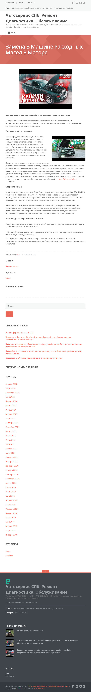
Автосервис (10, 3)
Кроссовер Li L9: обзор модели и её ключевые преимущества (34, 358)
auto (18, 255)
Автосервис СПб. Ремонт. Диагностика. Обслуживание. (49, 686)
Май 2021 (10, 444)
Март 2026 (11, 388)
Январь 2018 (11, 534)
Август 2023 (11, 405)
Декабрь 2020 (12, 466)
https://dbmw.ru (39, 688)
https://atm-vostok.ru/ (67, 179)
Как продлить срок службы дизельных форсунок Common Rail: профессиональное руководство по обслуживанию (44, 651)
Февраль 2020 (12, 509)
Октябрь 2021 (12, 422)
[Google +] (84, 2)
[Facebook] (73, 2)
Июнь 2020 (11, 491)
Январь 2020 (11, 513)
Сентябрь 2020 (12, 478)
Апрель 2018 (11, 526)
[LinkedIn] (80, 2)
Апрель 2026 (11, 384)
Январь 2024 (11, 401)
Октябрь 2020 (12, 474)
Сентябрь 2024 (12, 392)
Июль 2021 (11, 435)
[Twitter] (77, 2)
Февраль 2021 (12, 457)
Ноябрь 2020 (12, 470)
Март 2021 (11, 453)
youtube (9, 555)
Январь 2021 (11, 461)
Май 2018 (10, 521)
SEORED (19, 688)
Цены (21, 3)
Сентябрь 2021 (12, 427)
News (8, 278)
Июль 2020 (11, 487)
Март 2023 (11, 418)
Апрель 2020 (11, 500)
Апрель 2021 (11, 448)
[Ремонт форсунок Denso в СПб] (10, 633)
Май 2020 (10, 496)
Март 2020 (11, 504)
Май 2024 (10, 397)
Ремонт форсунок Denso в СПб (19, 332)
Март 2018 (11, 530)
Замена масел (12, 266)
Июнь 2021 (11, 440)
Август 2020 (11, 483)
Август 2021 (11, 431)
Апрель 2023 (11, 414)
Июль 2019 (11, 517)
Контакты (30, 3)
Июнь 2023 (11, 410)
